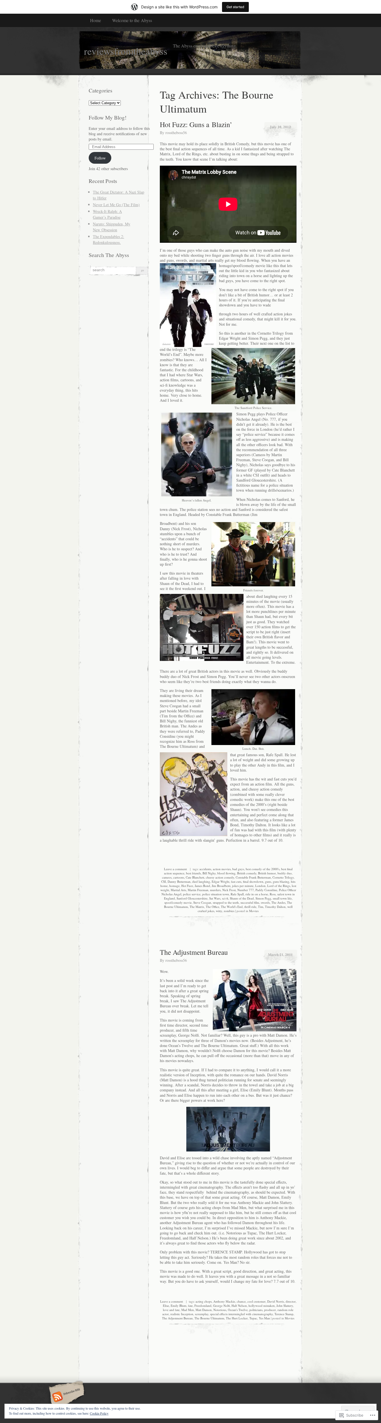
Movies (254, 911)
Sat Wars (214, 898)
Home (95, 20)
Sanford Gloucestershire (192, 898)
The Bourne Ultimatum (209, 1318)
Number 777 (245, 890)
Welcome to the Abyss (132, 20)
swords (265, 902)
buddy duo (285, 873)
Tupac (253, 1318)
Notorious (219, 1310)
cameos (167, 877)
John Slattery (284, 1305)
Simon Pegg (263, 898)
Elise (166, 1305)
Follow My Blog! (108, 117)
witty (219, 911)
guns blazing (281, 881)
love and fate (171, 1310)
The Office (212, 907)
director (291, 1301)
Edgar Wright (220, 881)
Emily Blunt (178, 1305)
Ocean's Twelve (238, 1310)
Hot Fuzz (187, 886)
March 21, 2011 (280, 954)
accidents (205, 869)
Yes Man (264, 1318)
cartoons (178, 877)
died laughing (201, 881)
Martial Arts (178, 890)
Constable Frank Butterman (253, 877)
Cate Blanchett (195, 877)
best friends (193, 873)
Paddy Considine (266, 890)
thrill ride (250, 907)
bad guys (238, 869)
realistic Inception (181, 1314)
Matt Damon (204, 1310)
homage (174, 886)
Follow (100, 158)
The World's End (232, 907)
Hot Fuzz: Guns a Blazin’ (196, 124)
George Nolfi (221, 1305)
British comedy (246, 873)
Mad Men (187, 1310)
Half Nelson (239, 1305)
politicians (255, 1310)
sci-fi (225, 898)
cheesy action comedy (220, 877)
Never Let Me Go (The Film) (116, 204)
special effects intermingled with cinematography (241, 1314)
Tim (260, 907)
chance (241, 1301)
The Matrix (197, 907)
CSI (163, 881)
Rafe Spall (237, 894)
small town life (282, 898)
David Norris (275, 1301)
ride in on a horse (256, 894)
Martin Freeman (198, 890)
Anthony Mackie (224, 1301)
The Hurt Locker (237, 1318)
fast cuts (236, 881)
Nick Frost (229, 890)
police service (192, 894)
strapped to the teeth (226, 902)
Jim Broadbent (221, 886)
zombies (229, 911)
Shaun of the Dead (242, 898)
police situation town (215, 894)
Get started (235, 7)
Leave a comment (175, 869)
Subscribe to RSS (65, 1397)
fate (190, 1305)
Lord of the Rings (278, 886)
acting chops (204, 1301)
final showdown (253, 881)
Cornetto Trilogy (283, 877)
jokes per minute (243, 886)
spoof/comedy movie (178, 902)
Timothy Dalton (275, 907)
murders (215, 890)
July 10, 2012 (280, 126)
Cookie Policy (99, 1413)
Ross (273, 894)
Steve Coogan (202, 902)
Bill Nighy (209, 873)
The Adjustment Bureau (194, 952)
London (260, 886)
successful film (249, 902)
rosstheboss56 (176, 132)
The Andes (278, 902)
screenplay (201, 1314)
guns (268, 881)
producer (270, 1310)
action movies (222, 869)
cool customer (256, 1301)
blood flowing (226, 873)
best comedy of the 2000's (262, 869)
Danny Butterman (179, 881)
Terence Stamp (283, 1314)
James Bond (202, 886)
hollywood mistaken (262, 1305)
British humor (267, 873)
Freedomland (202, 1305)
